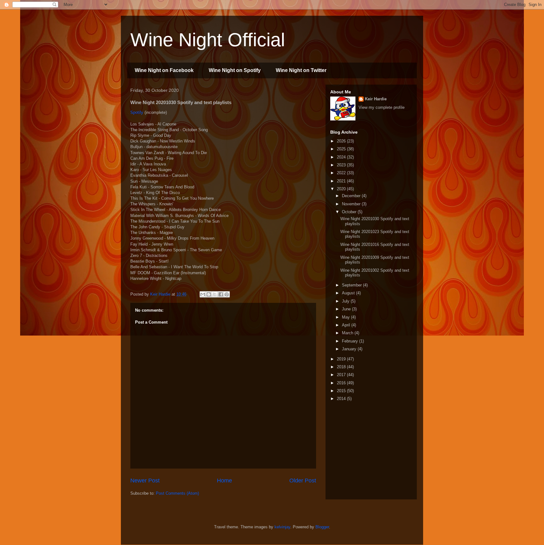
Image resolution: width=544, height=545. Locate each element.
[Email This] (203, 294)
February (350, 341)
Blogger (322, 527)
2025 (342, 149)
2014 (342, 398)
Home (224, 480)
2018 (342, 366)
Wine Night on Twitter (301, 70)
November (352, 204)
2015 (342, 390)
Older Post (302, 480)
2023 (342, 165)
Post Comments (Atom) (177, 493)
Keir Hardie (376, 99)
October (350, 211)
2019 (342, 359)
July (346, 301)
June (347, 309)
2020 (342, 188)
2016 (342, 383)
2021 (342, 181)
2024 (342, 157)
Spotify (136, 112)
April (346, 325)
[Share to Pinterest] (227, 294)
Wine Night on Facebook (164, 70)
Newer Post (145, 480)
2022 (342, 172)
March (348, 333)
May (346, 317)
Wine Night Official (207, 39)
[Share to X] (215, 294)
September (352, 285)
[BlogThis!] (209, 294)
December (352, 195)
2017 (342, 374)
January (350, 349)
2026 (342, 141)
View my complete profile (382, 107)
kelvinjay (282, 527)
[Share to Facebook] (221, 294)
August (349, 293)
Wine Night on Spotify (235, 70)
